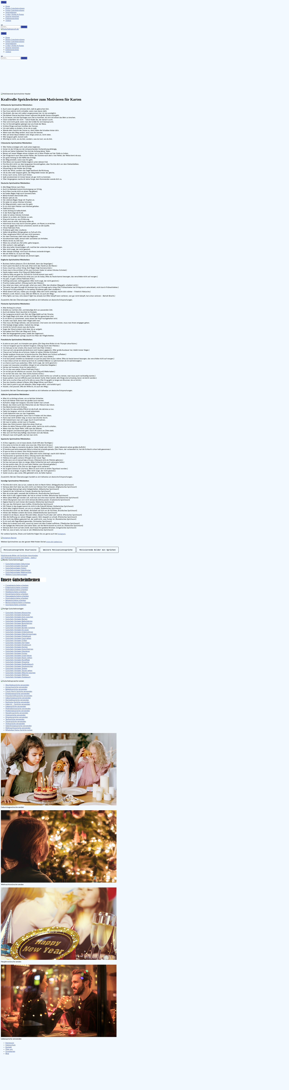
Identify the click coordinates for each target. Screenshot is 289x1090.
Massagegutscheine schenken (17, 596)
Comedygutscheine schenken (16, 585)
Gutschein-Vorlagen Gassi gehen (18, 638)
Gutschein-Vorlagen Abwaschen (18, 613)
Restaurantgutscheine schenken (17, 602)
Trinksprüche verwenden (15, 724)
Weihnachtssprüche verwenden (17, 728)
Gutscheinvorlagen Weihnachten (18, 572)
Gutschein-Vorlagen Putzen (16, 653)
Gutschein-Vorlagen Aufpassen (17, 615)
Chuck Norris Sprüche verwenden (18, 691)
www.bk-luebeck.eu (54, 542)
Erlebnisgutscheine (12, 18)
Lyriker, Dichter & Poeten (14, 14)
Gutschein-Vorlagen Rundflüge (17, 660)
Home (7, 6)
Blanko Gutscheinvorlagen (14, 8)
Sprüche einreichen (12, 16)
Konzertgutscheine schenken (16, 594)
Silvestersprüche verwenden (16, 717)
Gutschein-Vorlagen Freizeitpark (18, 636)
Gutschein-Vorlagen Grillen (16, 640)
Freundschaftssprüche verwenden (18, 696)
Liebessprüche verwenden (15, 706)
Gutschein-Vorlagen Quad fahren (18, 656)
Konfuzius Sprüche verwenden (17, 702)
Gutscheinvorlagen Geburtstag (17, 564)
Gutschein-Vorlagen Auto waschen (19, 617)
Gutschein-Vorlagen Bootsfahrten (18, 623)
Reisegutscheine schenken (15, 600)
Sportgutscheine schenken (15, 605)
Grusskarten (10, 1051)
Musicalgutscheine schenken (16, 598)
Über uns (9, 1049)
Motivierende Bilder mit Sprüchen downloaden (19, 555)
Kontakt (8, 1047)
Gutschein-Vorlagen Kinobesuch (18, 645)
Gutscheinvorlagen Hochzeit (16, 566)
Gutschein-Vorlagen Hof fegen (17, 643)
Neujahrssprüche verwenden (16, 713)
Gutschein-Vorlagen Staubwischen (19, 666)
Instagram (61, 534)
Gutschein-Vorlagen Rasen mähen (18, 658)
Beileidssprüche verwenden (16, 689)
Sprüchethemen (10, 12)
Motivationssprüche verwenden (18, 709)
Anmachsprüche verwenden (16, 687)
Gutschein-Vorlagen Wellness (17, 675)
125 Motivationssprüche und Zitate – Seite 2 (18, 558)
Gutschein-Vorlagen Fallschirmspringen (20, 634)
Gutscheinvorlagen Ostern (15, 568)
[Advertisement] (144, 76)
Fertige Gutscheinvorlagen (14, 10)
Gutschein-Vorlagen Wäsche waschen (20, 673)
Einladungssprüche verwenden (17, 693)
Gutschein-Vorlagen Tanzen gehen (18, 671)
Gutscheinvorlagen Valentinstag (17, 570)
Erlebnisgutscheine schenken (16, 587)
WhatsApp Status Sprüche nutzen (18, 730)
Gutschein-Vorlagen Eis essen (17, 630)
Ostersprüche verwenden (15, 715)
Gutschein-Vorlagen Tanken (16, 668)
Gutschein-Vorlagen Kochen (16, 647)
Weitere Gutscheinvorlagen (16, 574)
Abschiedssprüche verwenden (17, 685)
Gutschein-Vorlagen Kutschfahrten (19, 649)
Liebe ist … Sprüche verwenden (17, 704)
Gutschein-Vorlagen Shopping (17, 662)
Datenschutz (10, 1045)
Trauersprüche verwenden (15, 721)
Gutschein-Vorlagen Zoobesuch (17, 677)
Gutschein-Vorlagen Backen (16, 619)
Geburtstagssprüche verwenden (18, 698)
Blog (7, 1054)
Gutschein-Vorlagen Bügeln (16, 625)
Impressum (9, 1043)
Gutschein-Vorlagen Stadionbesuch (19, 664)
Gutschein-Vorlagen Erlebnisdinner (19, 632)
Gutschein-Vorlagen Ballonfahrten (19, 621)
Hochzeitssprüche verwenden (17, 700)
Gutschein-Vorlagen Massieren (17, 651)
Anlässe (8, 20)
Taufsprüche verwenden (14, 719)
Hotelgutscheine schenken (15, 592)
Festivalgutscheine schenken (16, 590)
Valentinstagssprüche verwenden (18, 726)
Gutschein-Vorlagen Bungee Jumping (20, 628)
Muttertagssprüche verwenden (17, 711)
